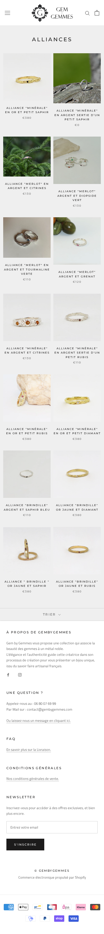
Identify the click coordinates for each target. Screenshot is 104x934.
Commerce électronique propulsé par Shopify (52, 877)
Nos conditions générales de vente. (32, 778)
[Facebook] (8, 674)
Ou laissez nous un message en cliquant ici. (38, 720)
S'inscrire (25, 844)
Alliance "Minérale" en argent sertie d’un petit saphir (77, 115)
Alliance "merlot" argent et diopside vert (77, 196)
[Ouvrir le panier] (97, 12)
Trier (50, 614)
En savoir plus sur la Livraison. (28, 749)
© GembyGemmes (52, 870)
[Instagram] (20, 674)
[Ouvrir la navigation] (7, 13)
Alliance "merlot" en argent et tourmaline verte (27, 269)
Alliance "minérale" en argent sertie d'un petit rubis (77, 353)
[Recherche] (87, 13)
